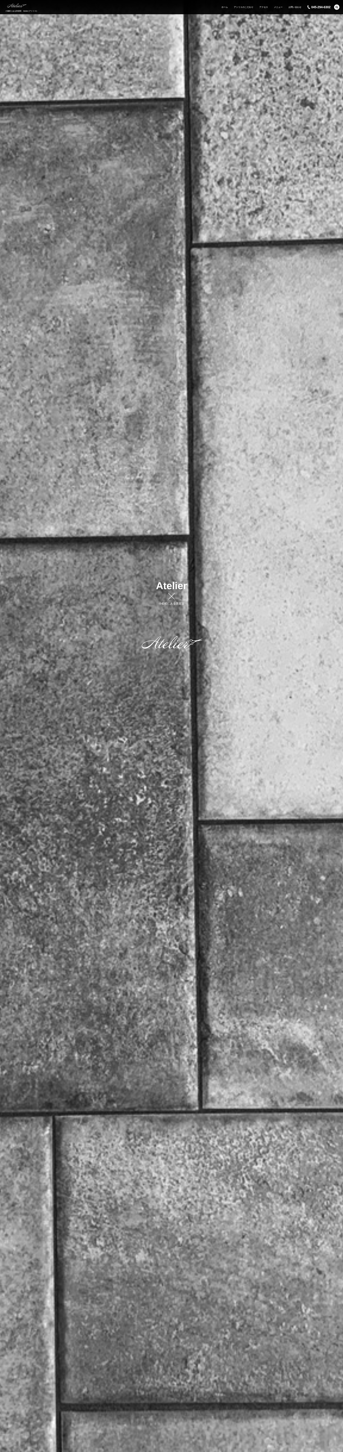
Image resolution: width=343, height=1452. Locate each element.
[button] (336, 7)
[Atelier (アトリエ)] (16, 5)
